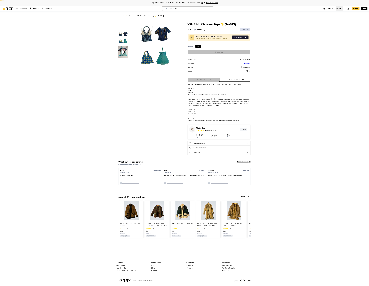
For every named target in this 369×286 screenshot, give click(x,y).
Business (225, 271)
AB (247, 71)
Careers (189, 268)
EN (329, 9)
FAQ (152, 265)
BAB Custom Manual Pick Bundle (130, 183)
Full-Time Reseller (228, 268)
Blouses (131, 16)
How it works (121, 268)
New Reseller (227, 265)
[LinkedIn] (249, 280)
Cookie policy (148, 280)
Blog (153, 268)
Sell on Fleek (121, 265)
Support (154, 271)
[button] (219, 143)
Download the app (240, 37)
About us (190, 265)
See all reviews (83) (244, 162)
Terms (134, 280)
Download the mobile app (126, 271)
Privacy (140, 280)
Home (123, 16)
